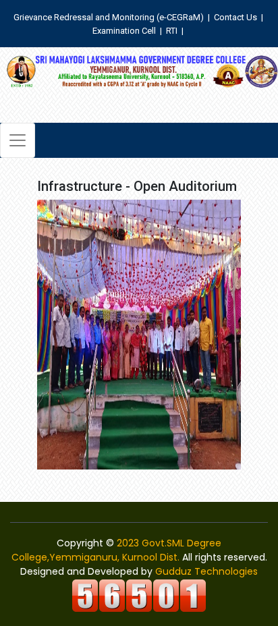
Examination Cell (124, 31)
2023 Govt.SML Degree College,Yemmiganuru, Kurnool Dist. (116, 550)
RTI (171, 31)
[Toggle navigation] (17, 140)
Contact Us (235, 17)
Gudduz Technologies (206, 571)
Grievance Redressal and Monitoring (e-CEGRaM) (109, 17)
